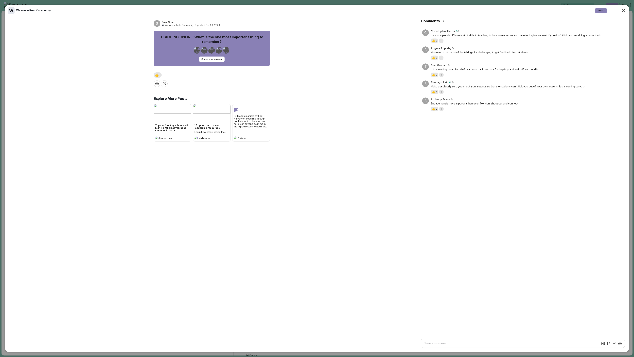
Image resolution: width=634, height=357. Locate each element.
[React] (157, 83)
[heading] (169, 138)
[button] (158, 75)
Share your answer (211, 59)
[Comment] (164, 83)
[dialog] (317, 178)
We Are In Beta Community (179, 25)
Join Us (601, 10)
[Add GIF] (614, 343)
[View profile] (156, 138)
